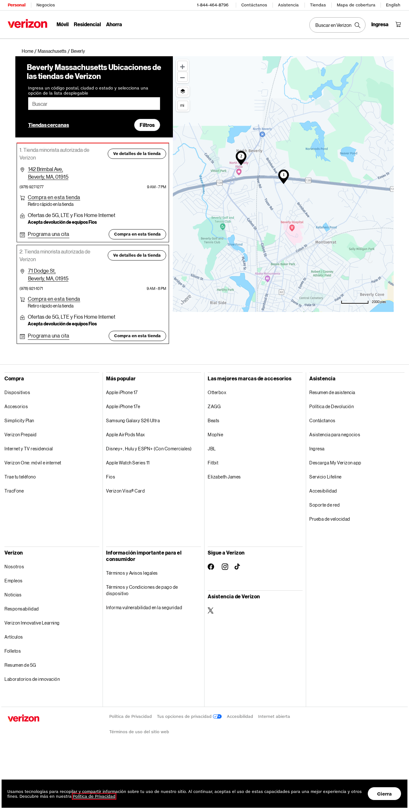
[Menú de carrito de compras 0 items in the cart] (398, 24)
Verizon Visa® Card (125, 490)
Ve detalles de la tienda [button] (137, 153)
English (393, 5)
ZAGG (214, 406)
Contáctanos (254, 5)
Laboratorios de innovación (32, 679)
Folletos (12, 651)
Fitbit (213, 462)
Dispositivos (17, 392)
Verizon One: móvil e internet (32, 462)
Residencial (87, 24)
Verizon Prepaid (20, 434)
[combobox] (94, 103)
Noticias (12, 594)
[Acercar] (182, 66)
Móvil (63, 24)
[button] (78, 51)
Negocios (45, 5)
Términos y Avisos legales (132, 573)
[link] (30, 51)
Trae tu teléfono (20, 476)
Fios (110, 476)
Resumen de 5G (20, 665)
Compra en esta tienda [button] (137, 234)
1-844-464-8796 (212, 5)
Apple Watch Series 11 (128, 462)
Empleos (13, 580)
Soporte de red (324, 505)
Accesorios (16, 406)
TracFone (14, 490)
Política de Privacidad (130, 716)
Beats (214, 420)
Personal (16, 5)
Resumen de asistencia (332, 392)
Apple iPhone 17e (123, 406)
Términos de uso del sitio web (139, 731)
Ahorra (114, 24)
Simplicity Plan (19, 420)
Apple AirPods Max (125, 434)
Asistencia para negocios (334, 434)
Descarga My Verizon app (335, 462)
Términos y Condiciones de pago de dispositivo (142, 590)
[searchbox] (94, 103)
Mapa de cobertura (356, 5)
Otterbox (217, 392)
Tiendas (318, 5)
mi (182, 105)
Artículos (13, 637)
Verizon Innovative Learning (32, 622)
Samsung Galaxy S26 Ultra (133, 420)
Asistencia (288, 5)
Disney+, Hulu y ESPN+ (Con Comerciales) (149, 448)
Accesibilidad (323, 490)
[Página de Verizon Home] (27, 23)
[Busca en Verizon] (337, 25)
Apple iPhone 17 (122, 392)
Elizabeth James (224, 476)
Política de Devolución (331, 406)
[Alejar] (182, 77)
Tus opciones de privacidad (185, 716)
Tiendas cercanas (48, 125)
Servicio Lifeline (325, 476)
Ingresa (317, 448)
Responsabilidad (21, 608)
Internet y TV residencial (28, 448)
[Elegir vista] (182, 91)
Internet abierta (274, 716)
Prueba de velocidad (329, 519)
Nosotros (14, 566)
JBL (212, 448)
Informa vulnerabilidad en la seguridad (144, 607)
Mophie (215, 434)
